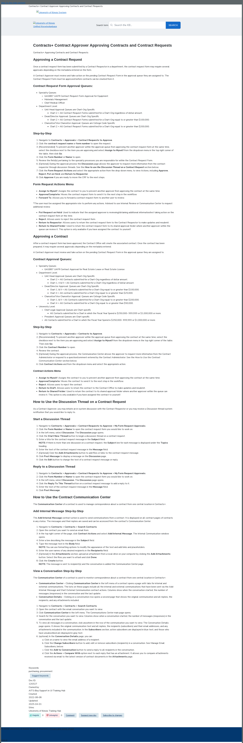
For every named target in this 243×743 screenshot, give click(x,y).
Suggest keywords (40, 675)
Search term (102, 25)
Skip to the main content (13, 2)
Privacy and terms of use (62, 728)
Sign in (4, 740)
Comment (70, 715)
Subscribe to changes (112, 715)
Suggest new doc (88, 715)
